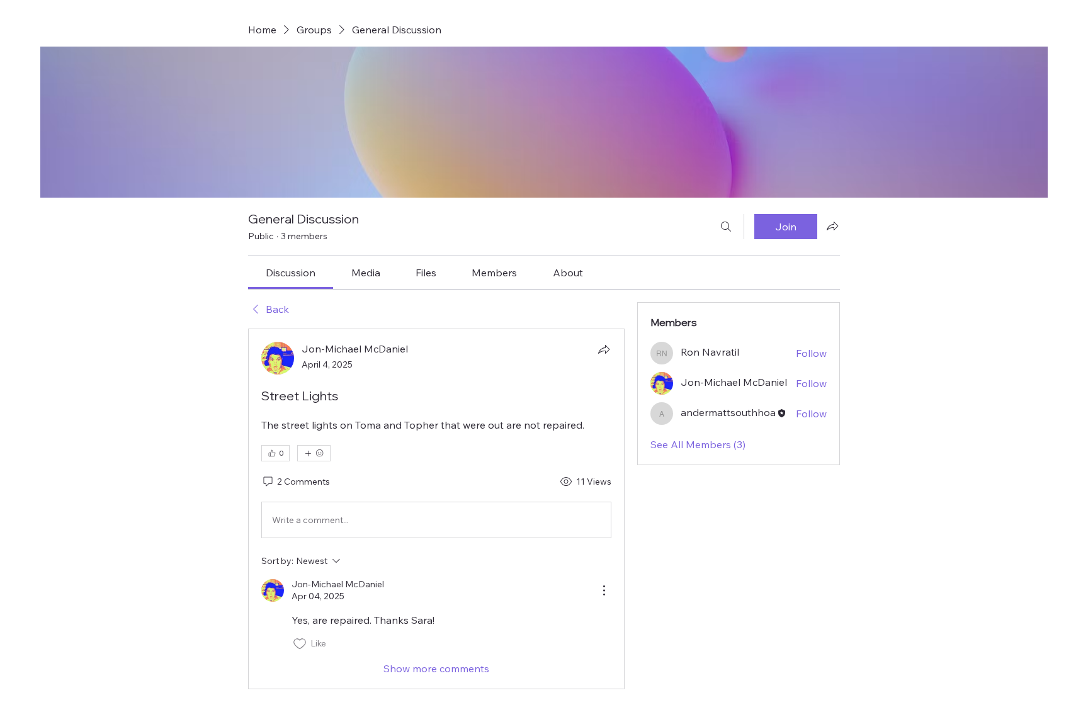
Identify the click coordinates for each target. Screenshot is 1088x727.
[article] (436, 509)
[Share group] (832, 226)
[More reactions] (314, 453)
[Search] (726, 226)
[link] (290, 272)
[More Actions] (603, 590)
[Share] (603, 349)
